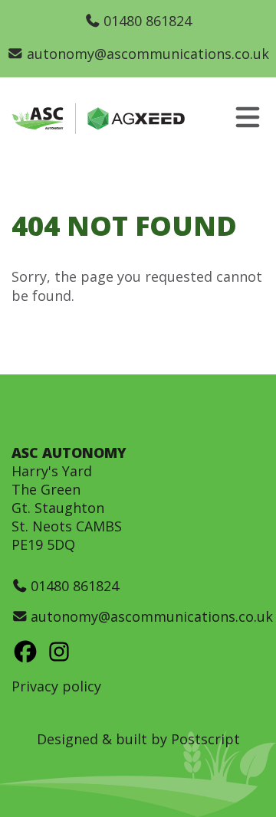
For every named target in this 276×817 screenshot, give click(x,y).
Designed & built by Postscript (138, 739)
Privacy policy (56, 686)
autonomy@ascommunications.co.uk (147, 53)
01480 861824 (148, 20)
